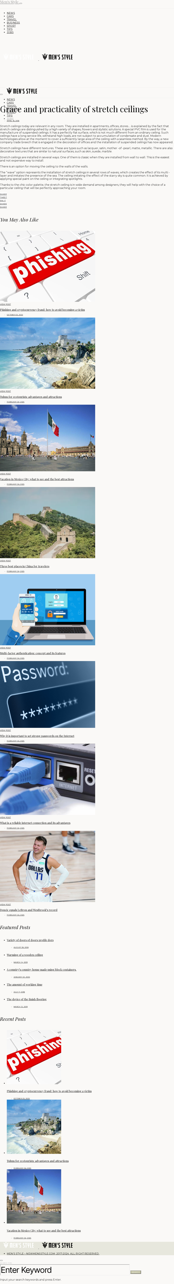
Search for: (6, 1263)
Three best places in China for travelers (24, 566)
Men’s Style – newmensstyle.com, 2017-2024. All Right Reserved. (53, 1253)
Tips (10, 29)
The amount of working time (24, 984)
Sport (11, 25)
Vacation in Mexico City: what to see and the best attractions (37, 479)
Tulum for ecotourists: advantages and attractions (31, 397)
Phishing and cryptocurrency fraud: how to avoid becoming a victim (42, 309)
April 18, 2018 (13, 121)
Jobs (10, 32)
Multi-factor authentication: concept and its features (32, 653)
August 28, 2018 (21, 947)
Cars (10, 16)
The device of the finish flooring (27, 999)
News (11, 13)
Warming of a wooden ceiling (25, 955)
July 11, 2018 (19, 992)
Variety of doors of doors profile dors (30, 940)
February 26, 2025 (15, 402)
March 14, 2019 (21, 962)
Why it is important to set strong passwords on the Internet (37, 736)
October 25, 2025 (15, 315)
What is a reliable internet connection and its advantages (35, 823)
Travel (12, 19)
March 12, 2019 (21, 1007)
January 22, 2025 (22, 977)
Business (13, 22)
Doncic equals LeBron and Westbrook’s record (28, 910)
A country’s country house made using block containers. (41, 969)
